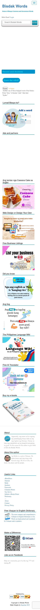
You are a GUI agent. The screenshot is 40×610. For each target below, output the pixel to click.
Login (12, 17)
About (7, 501)
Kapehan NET (25, 605)
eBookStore (8, 478)
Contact (7, 503)
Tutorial (7, 481)
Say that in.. (8, 492)
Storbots (7, 485)
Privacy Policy (9, 505)
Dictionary (8, 496)
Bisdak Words (14, 6)
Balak (6, 483)
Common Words (10, 490)
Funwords (8, 487)
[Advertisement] (20, 48)
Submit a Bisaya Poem (12, 494)
